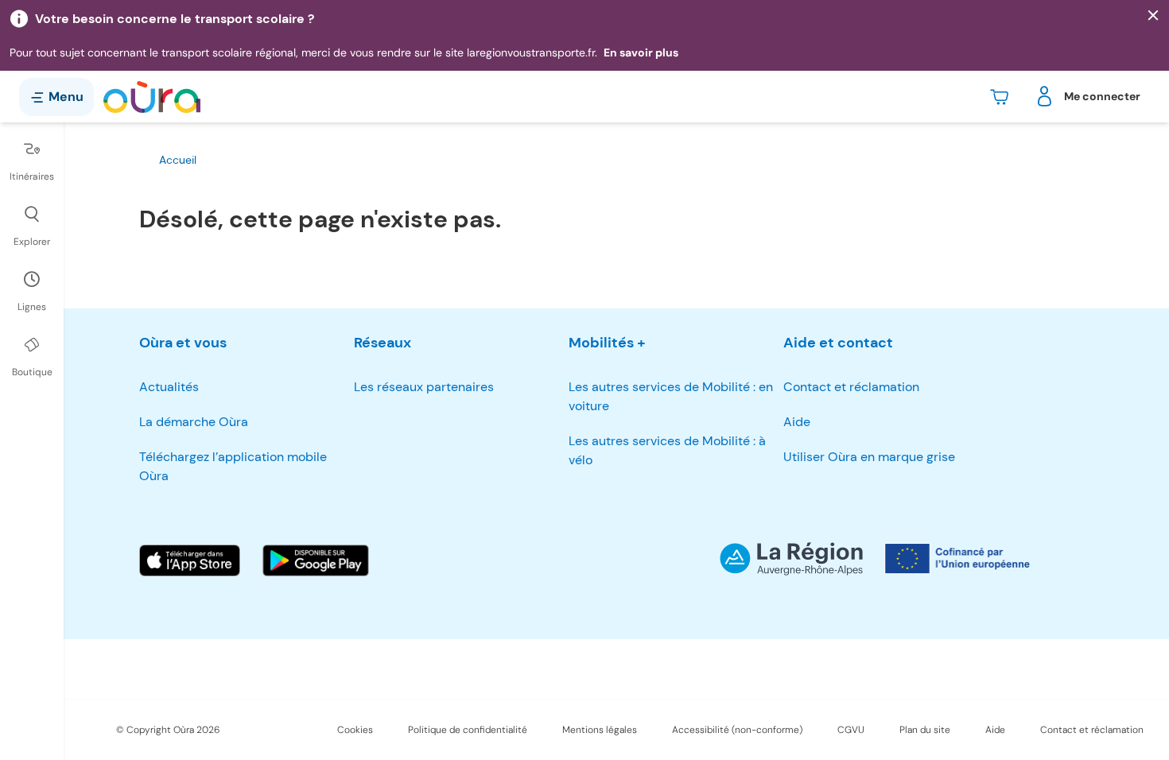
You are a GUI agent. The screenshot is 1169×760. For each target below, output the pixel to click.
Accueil (177, 160)
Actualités (169, 386)
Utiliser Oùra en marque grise (869, 456)
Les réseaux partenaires (424, 386)
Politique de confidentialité (467, 729)
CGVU (850, 729)
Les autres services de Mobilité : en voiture (671, 396)
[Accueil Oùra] (151, 97)
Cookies (355, 729)
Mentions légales (599, 729)
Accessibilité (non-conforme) (737, 729)
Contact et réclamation (851, 386)
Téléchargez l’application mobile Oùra (233, 466)
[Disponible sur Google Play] (315, 560)
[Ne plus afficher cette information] (1153, 15)
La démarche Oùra (193, 421)
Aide (796, 421)
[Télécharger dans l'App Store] (189, 560)
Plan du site (924, 729)
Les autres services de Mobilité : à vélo (667, 450)
